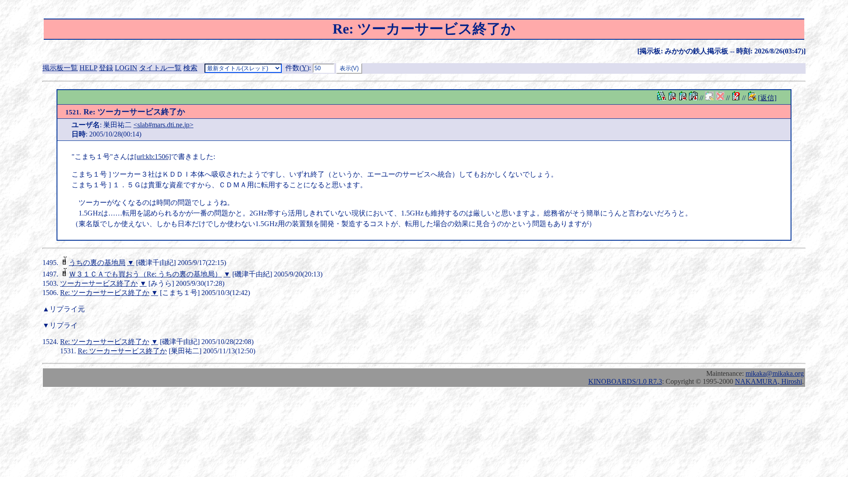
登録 (106, 68)
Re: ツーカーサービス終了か (104, 292)
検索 (190, 68)
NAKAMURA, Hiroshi (768, 381)
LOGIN (126, 68)
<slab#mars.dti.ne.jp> (163, 125)
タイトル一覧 (160, 68)
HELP (88, 68)
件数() (297, 68)
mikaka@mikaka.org (775, 373)
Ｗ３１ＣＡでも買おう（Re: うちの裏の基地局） (145, 274)
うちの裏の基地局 (97, 262)
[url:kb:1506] (152, 156)
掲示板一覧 (60, 68)
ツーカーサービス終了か (99, 283)
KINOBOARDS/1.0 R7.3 (625, 381)
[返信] (767, 98)
